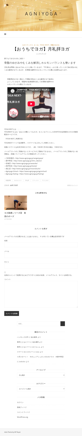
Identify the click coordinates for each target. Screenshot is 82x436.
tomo (38, 352)
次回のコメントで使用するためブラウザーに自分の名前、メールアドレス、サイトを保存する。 (38, 275)
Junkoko (22, 362)
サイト (6, 262)
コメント (7, 279)
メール (6, 251)
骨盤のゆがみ (55, 45)
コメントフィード (23, 412)
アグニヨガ (45, 180)
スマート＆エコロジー (25, 352)
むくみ (36, 45)
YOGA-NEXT (44, 45)
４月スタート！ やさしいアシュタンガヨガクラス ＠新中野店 (40, 357)
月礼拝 (27, 180)
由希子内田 (14, 185)
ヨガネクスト (18, 180)
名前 (5, 240)
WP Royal (17, 432)
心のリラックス (27, 45)
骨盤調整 (8, 180)
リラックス (35, 180)
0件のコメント (72, 185)
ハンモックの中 (22, 337)
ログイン (20, 402)
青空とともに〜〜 (23, 342)
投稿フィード (22, 407)
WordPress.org (22, 417)
